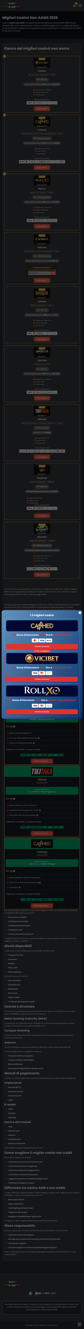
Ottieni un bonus (42, 646)
